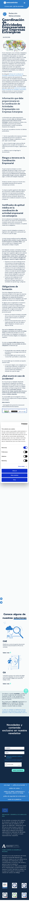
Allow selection (14, 475)
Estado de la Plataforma (14, 799)
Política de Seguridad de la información (14, 796)
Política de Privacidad (19, 785)
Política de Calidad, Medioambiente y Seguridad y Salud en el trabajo (14, 792)
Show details (21, 466)
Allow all (14, 470)
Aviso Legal (7, 785)
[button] (24, 3)
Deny (14, 479)
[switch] (25, 452)
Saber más (6, 653)
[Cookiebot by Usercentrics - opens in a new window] (21, 424)
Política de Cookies (14, 788)
